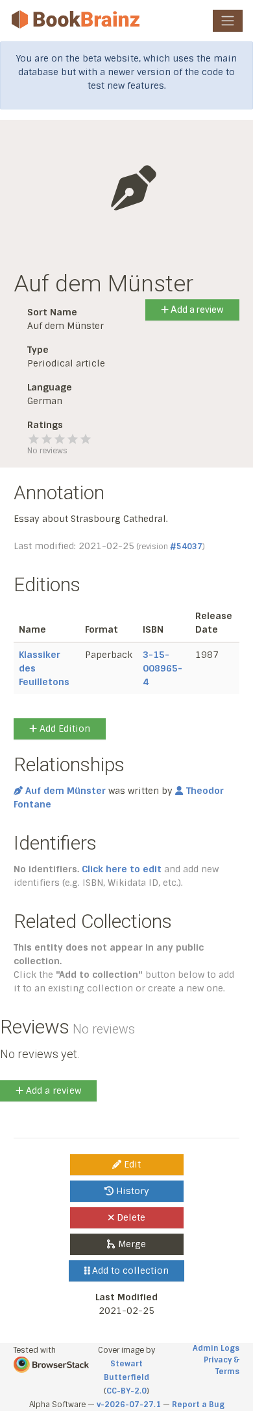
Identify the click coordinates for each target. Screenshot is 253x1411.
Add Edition (63, 728)
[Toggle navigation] (228, 21)
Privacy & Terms (221, 1366)
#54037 (186, 546)
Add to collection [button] (129, 1270)
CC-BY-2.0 (126, 1391)
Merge (130, 1244)
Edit (131, 1164)
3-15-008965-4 (162, 668)
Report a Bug (198, 1404)
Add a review (196, 309)
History (131, 1191)
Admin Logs (216, 1348)
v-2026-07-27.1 (129, 1404)
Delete (129, 1217)
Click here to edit (122, 869)
